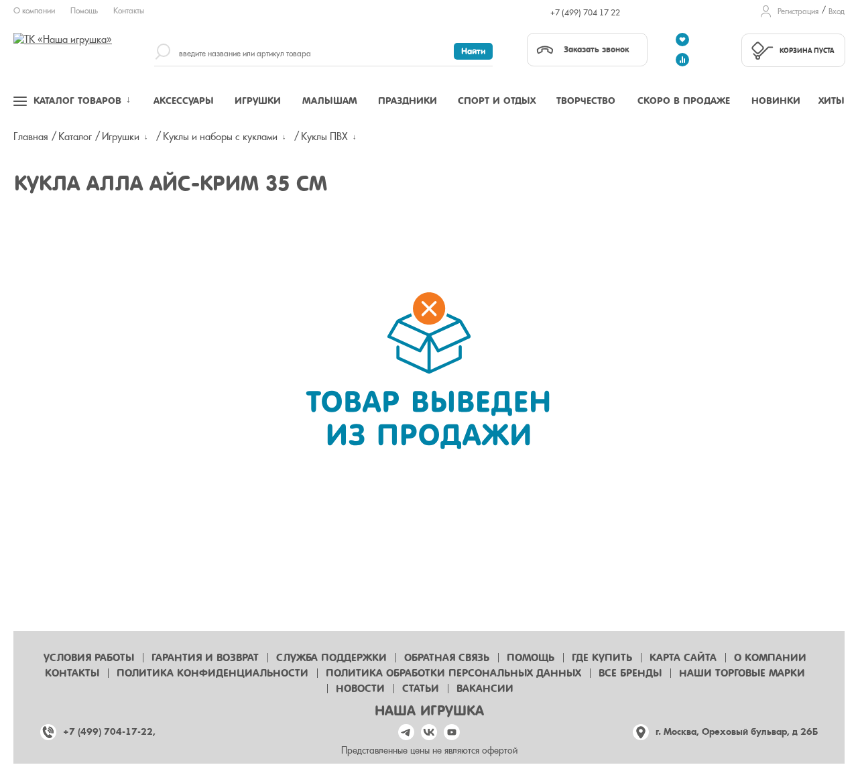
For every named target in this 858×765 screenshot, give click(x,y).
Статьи (420, 689)
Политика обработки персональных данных (453, 673)
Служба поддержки (331, 658)
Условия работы (89, 658)
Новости (360, 689)
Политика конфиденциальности (212, 673)
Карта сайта (683, 658)
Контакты (128, 10)
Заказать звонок (596, 49)
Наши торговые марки (742, 673)
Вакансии (484, 689)
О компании (34, 10)
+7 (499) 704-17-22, (109, 732)
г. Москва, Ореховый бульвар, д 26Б (737, 732)
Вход (837, 11)
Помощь (84, 10)
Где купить (602, 658)
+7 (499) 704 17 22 (585, 12)
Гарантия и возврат (205, 658)
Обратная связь (446, 658)
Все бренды (630, 673)
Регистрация (798, 11)
